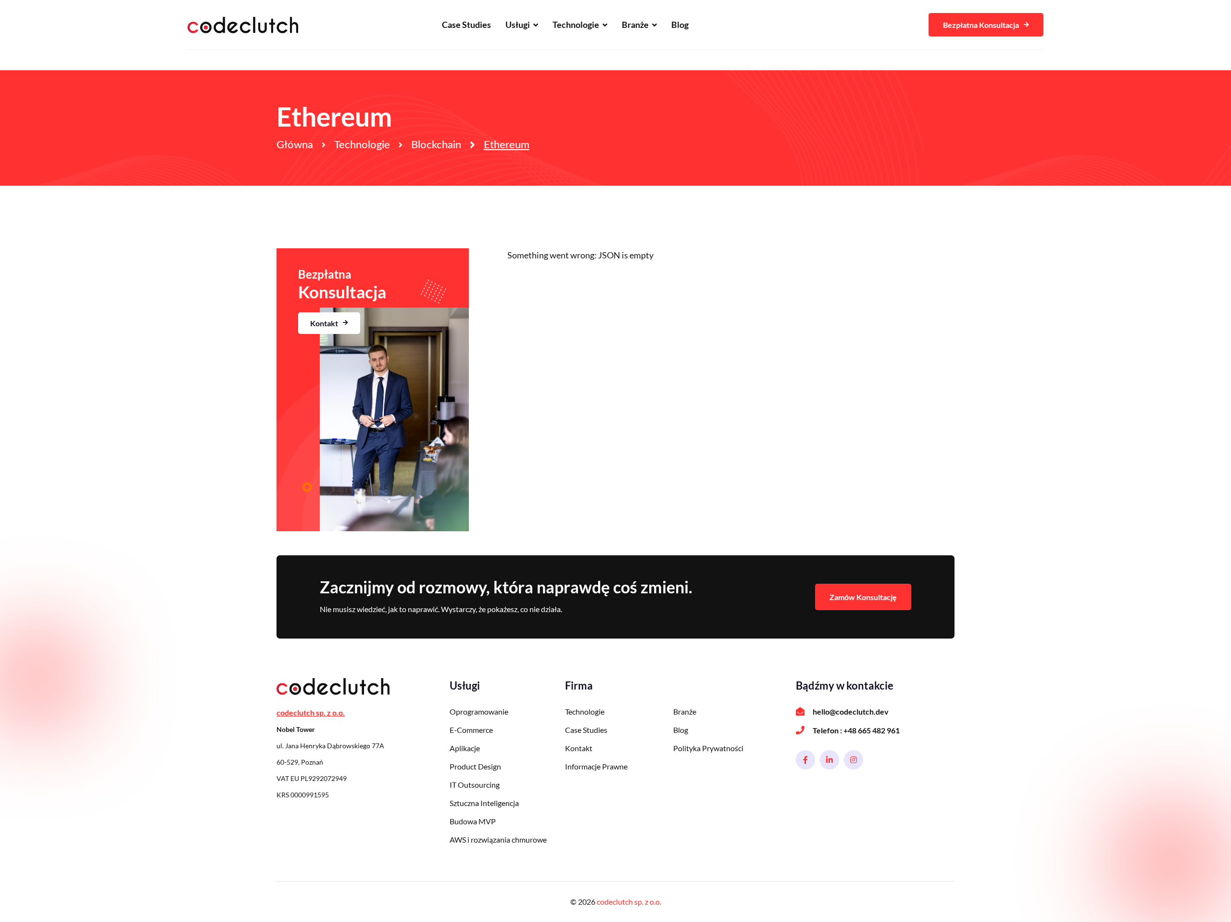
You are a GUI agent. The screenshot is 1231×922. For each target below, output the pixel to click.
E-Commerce (471, 729)
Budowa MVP (473, 821)
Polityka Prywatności (708, 748)
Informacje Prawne (596, 766)
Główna (294, 145)
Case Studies (466, 24)
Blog (680, 24)
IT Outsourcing (475, 784)
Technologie (576, 24)
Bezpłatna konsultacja (981, 24)
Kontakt (324, 323)
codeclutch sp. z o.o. (629, 901)
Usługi (517, 24)
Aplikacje (465, 748)
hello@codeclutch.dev (851, 711)
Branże (635, 24)
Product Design (475, 766)
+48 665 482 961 (871, 730)
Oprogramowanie (479, 711)
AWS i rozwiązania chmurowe (498, 839)
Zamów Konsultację (863, 597)
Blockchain (436, 145)
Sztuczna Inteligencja (484, 802)
